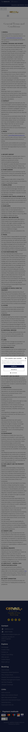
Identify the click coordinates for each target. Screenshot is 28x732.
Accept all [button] (14, 366)
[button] (14, 373)
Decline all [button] (14, 369)
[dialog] (14, 366)
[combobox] (25, 358)
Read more (19, 363)
